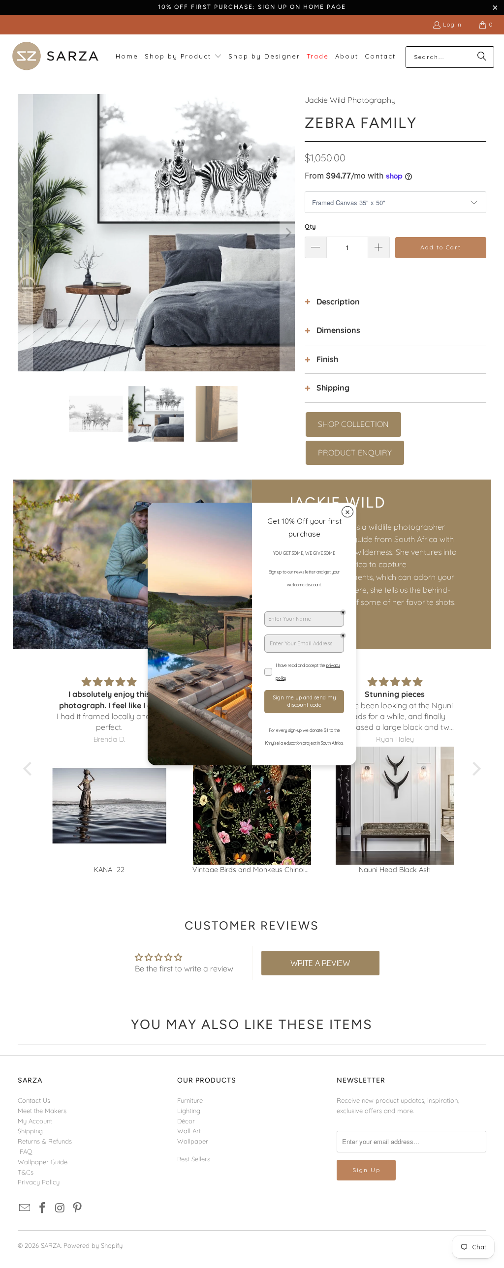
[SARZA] (55, 56)
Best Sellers (193, 1159)
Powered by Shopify (93, 1245)
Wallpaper (192, 1141)
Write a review (320, 963)
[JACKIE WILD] (132, 565)
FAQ (26, 1151)
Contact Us (34, 1100)
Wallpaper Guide (42, 1162)
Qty (310, 226)
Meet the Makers (42, 1111)
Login (452, 24)
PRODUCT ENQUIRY (355, 452)
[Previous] (25, 232)
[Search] (482, 57)
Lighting (188, 1111)
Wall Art (189, 1131)
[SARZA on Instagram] (60, 1208)
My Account (35, 1121)
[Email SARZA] (25, 1208)
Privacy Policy (39, 1182)
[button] (183, 56)
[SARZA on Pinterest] (77, 1208)
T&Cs (25, 1172)
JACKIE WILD (336, 502)
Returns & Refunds (45, 1141)
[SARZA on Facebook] (42, 1208)
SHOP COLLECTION (353, 424)
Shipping (30, 1131)
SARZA (51, 1245)
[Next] (287, 232)
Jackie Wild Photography (350, 100)
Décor (186, 1121)
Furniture (190, 1100)
